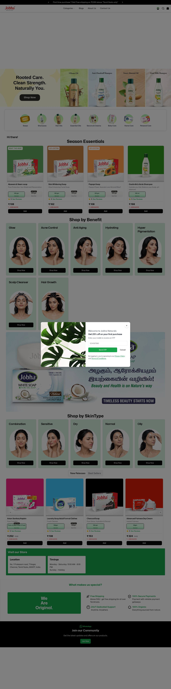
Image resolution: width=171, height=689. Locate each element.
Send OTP (103, 350)
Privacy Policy (120, 356)
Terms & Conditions (98, 358)
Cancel (123, 350)
